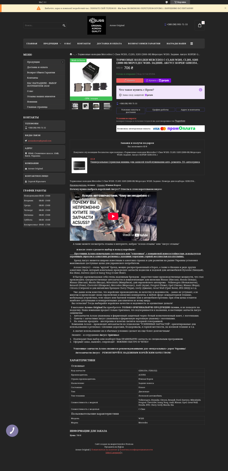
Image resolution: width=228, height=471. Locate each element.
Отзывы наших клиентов (41, 96)
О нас (67, 43)
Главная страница (37, 107)
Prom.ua (129, 444)
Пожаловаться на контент (104, 449)
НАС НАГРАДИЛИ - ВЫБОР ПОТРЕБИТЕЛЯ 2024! (42, 84)
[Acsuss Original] (96, 25)
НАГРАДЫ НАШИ (176, 43)
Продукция (50, 43)
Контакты (84, 43)
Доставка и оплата (109, 43)
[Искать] (64, 25)
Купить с (153, 80)
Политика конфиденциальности (136, 449)
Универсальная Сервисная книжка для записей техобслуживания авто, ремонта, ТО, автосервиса (145, 161)
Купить (131, 80)
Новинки (32, 101)
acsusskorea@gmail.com (39, 140)
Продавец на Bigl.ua (114, 447)
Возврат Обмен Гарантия (144, 43)
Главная (31, 43)
